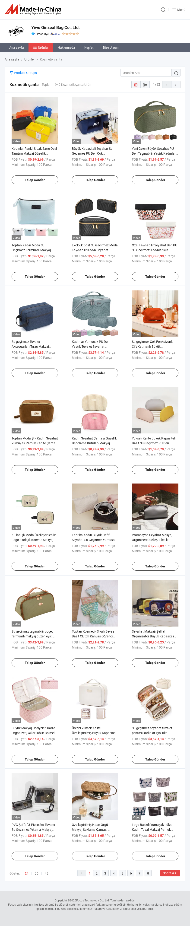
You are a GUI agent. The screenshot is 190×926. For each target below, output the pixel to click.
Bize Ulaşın (111, 47)
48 (46, 873)
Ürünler (43, 47)
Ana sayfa (16, 47)
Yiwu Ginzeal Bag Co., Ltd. (55, 27)
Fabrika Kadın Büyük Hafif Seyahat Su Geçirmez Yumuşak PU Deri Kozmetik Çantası (94, 540)
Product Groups (25, 72)
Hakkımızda (66, 47)
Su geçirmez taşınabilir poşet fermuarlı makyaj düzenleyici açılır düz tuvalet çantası (32, 636)
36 (36, 873)
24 (26, 873)
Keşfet (89, 47)
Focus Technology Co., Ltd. (93, 900)
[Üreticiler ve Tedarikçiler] (34, 9)
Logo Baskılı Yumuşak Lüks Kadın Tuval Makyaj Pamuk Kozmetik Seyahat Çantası (151, 829)
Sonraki (168, 873)
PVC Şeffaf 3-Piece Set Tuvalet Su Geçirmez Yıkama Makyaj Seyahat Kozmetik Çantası (33, 829)
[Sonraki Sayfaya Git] (175, 84)
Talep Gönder (35, 180)
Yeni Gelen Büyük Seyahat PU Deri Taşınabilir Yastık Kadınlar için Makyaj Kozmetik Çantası (154, 153)
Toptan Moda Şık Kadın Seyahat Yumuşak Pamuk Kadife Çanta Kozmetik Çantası (35, 443)
